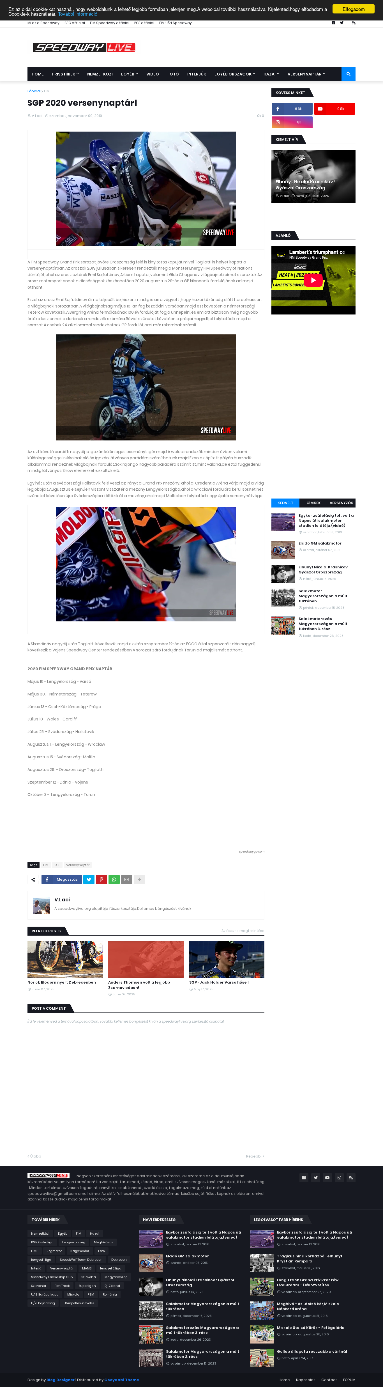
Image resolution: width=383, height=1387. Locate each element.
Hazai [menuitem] (270, 74)
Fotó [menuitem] (173, 74)
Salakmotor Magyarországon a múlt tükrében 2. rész (202, 1354)
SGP (57, 865)
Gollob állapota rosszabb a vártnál (312, 1351)
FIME (34, 1251)
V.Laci (62, 899)
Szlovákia (88, 1277)
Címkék (313, 503)
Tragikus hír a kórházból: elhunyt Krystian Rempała (309, 1259)
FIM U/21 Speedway (175, 22)
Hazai (94, 1233)
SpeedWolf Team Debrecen (81, 1259)
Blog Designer (61, 1380)
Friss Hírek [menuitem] (63, 74)
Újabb (35, 1156)
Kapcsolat (305, 1380)
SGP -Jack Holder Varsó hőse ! (219, 982)
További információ (77, 13)
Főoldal (34, 91)
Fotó (101, 1251)
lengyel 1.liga (41, 1259)
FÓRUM (349, 1380)
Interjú (36, 1268)
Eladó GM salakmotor (320, 543)
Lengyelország (73, 1242)
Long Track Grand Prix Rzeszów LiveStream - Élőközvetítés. (307, 1283)
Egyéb (62, 1233)
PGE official (144, 22)
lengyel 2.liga (110, 1268)
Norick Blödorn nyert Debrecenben (61, 982)
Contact (329, 1380)
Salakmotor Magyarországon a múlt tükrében (323, 596)
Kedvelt (286, 503)
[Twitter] (88, 879)
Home (284, 1380)
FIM (47, 91)
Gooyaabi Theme (121, 1380)
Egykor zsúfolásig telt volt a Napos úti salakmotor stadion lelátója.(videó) (326, 520)
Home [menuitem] (38, 74)
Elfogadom (354, 8)
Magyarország (116, 1277)
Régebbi (254, 1156)
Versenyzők (341, 503)
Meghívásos (103, 1242)
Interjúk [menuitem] (196, 74)
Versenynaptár (77, 865)
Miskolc (73, 1294)
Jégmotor (54, 1251)
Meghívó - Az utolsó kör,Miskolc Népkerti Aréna (308, 1306)
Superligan (87, 1285)
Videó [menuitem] (152, 74)
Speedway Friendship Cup (52, 1277)
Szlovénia (38, 1285)
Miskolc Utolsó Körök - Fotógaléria (311, 1327)
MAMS (86, 1268)
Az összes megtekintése (243, 930)
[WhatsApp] (114, 879)
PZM (91, 1294)
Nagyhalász (79, 1251)
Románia (110, 1294)
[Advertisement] (313, 407)
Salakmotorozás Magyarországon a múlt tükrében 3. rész (323, 624)
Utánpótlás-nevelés (79, 1303)
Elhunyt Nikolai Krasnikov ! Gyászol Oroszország (306, 185)
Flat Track (62, 1285)
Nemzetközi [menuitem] (100, 74)
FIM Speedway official (109, 22)
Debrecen (119, 1259)
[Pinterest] (101, 879)
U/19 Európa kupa (45, 1294)
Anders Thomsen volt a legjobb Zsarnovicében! (139, 985)
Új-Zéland (112, 1285)
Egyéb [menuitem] (127, 74)
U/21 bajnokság (43, 1303)
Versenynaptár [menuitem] (305, 74)
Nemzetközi (40, 1233)
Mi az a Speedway (43, 22)
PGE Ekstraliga (42, 1242)
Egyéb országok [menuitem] (233, 74)
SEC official (74, 22)
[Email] (126, 879)
